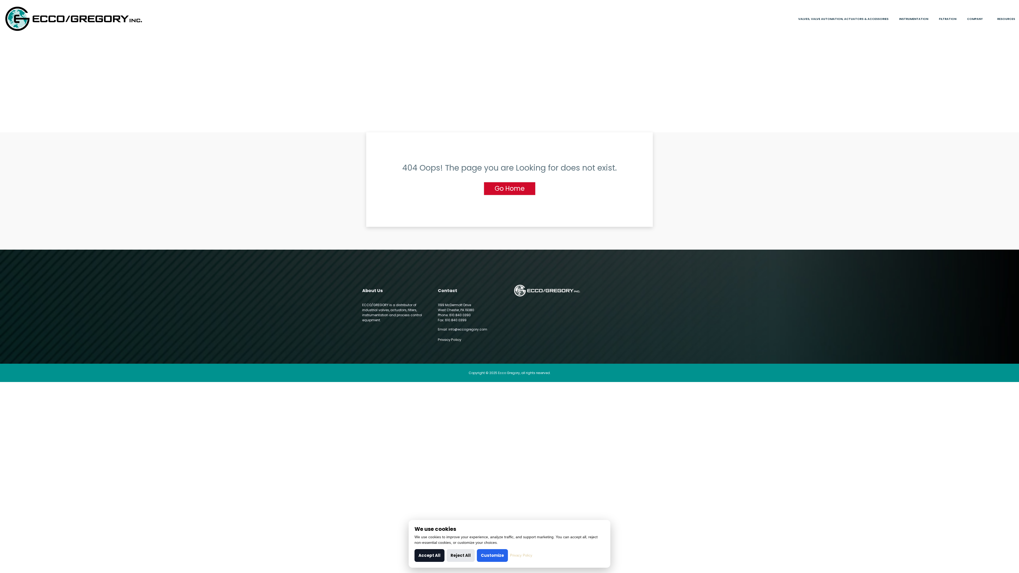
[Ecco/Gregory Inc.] (127, 18)
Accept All (429, 555)
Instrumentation (913, 19)
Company (975, 19)
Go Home (510, 188)
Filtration (947, 19)
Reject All (461, 555)
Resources (1006, 19)
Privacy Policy (449, 339)
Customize (492, 555)
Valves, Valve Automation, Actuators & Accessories (843, 19)
